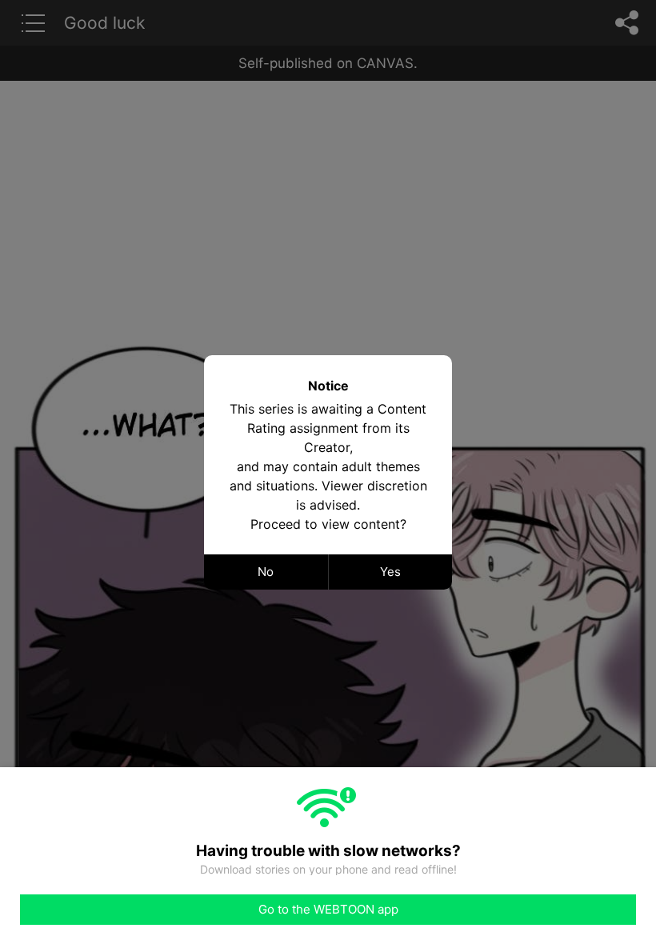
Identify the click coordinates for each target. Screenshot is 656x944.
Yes (390, 571)
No (266, 571)
